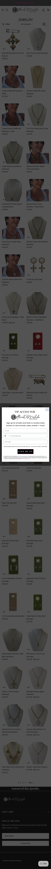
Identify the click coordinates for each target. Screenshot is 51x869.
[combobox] (7, 436)
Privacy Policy (24, 458)
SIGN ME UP (25, 451)
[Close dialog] (47, 409)
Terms (29, 458)
